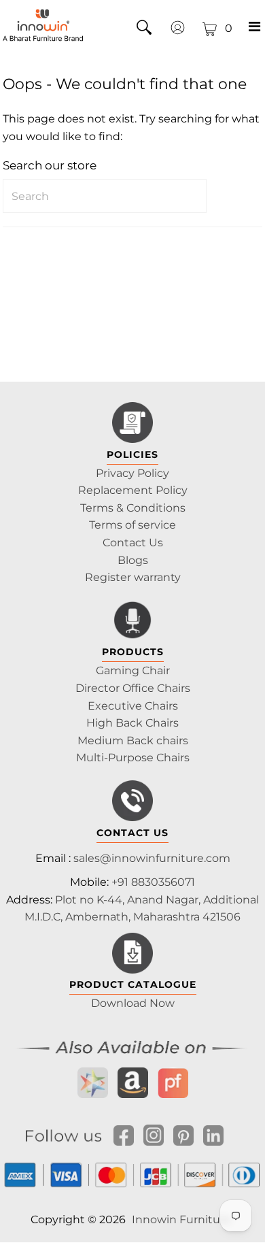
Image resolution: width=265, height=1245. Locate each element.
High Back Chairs (132, 722)
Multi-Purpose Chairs (133, 757)
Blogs (133, 560)
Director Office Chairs (132, 688)
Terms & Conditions (133, 507)
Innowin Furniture (181, 1219)
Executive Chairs (133, 705)
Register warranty (133, 577)
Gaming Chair (133, 670)
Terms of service (132, 524)
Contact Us (133, 542)
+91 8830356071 (153, 882)
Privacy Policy (132, 473)
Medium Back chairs (132, 740)
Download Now (133, 1003)
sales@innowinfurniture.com (151, 858)
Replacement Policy (133, 490)
